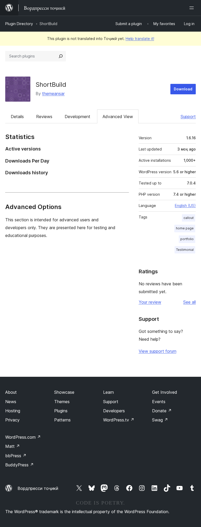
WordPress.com (23, 437)
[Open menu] (192, 8)
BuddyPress (19, 464)
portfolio (187, 239)
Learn (108, 392)
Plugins (61, 410)
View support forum (157, 351)
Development (77, 116)
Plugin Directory (19, 23)
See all (189, 302)
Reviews (44, 116)
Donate (162, 410)
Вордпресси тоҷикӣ (38, 488)
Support (188, 116)
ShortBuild (51, 84)
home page (185, 228)
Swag (160, 419)
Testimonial (185, 250)
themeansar (53, 93)
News (10, 401)
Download (183, 89)
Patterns (62, 419)
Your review (150, 302)
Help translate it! (140, 38)
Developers (114, 410)
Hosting (12, 410)
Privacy (12, 419)
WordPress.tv (118, 419)
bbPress (15, 455)
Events (158, 401)
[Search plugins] (60, 56)
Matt (12, 446)
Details (17, 116)
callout (188, 218)
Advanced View (118, 116)
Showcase (64, 392)
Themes (62, 401)
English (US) (185, 205)
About (11, 392)
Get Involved (164, 392)
